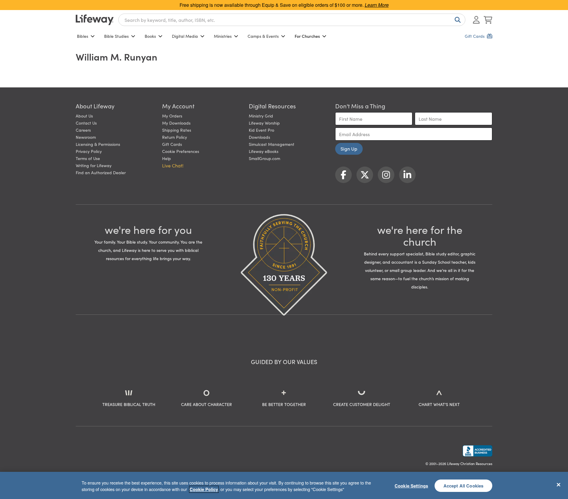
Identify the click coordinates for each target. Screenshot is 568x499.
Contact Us (86, 123)
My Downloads (176, 123)
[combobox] (291, 20)
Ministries (223, 36)
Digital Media (185, 36)
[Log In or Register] (476, 20)
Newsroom (86, 137)
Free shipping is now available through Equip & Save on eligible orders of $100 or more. (284, 4)
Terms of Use (88, 158)
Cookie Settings (411, 485)
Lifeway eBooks (263, 151)
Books (150, 36)
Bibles (82, 36)
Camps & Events (263, 36)
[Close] (558, 484)
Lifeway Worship (264, 123)
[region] (284, 485)
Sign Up (349, 148)
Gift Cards (172, 144)
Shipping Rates (176, 130)
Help (166, 158)
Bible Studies (116, 36)
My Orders (172, 116)
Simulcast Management (271, 144)
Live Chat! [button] (172, 165)
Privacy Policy (89, 151)
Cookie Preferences (180, 151)
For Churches (307, 36)
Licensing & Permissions (98, 144)
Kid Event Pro (261, 130)
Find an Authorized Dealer (101, 172)
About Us (84, 116)
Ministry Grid (261, 116)
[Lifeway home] (95, 19)
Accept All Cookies (463, 485)
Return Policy (174, 137)
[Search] (456, 20)
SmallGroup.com (264, 158)
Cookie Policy (204, 489)
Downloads (259, 137)
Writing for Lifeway (94, 165)
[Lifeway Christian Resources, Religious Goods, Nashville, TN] (477, 450)
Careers (83, 130)
